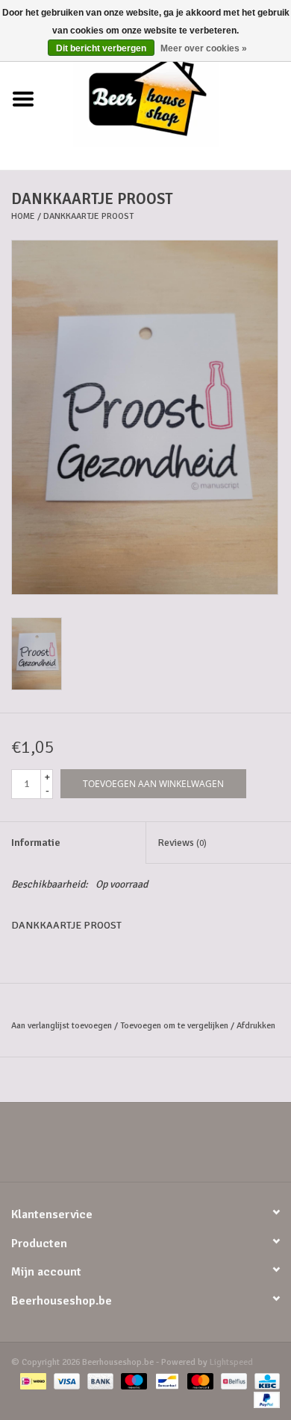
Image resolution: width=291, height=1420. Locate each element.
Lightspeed (231, 1362)
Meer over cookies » (203, 48)
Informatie (35, 842)
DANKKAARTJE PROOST (88, 216)
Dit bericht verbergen (101, 48)
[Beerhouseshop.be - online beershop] (168, 98)
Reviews (182, 842)
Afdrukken (256, 1025)
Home (23, 216)
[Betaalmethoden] (31, 1380)
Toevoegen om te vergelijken (175, 1025)
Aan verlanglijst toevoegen (61, 1025)
